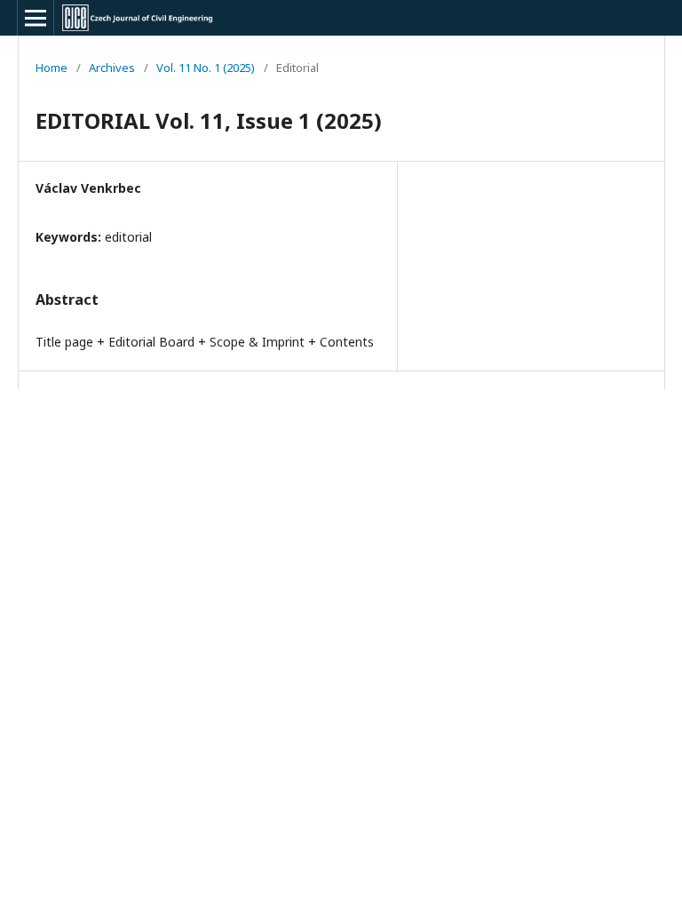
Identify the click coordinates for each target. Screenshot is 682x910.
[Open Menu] (35, 18)
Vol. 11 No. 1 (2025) (205, 68)
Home (51, 68)
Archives (112, 68)
